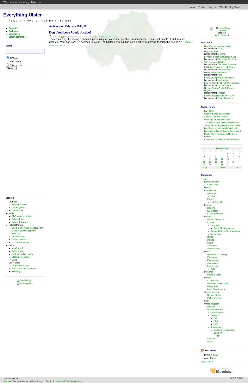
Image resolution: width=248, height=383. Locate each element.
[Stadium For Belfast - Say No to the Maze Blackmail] (221, 30)
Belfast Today (18, 219)
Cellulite (221, 54)
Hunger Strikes (214, 295)
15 (228, 159)
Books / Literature (215, 219)
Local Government (216, 289)
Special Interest (211, 292)
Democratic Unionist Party (24, 231)
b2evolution (58, 381)
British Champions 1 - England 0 (219, 78)
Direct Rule (212, 286)
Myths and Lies (214, 298)
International (210, 190)
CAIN (14, 260)
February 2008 (222, 149)
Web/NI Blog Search (230, 7)
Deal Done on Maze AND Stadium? (220, 128)
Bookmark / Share (57, 45)
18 (204, 162)
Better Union (17, 251)
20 (216, 162)
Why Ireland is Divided (214, 62)
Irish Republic (216, 202)
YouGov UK (17, 248)
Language (215, 225)
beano (57, 36)
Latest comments (18, 37)
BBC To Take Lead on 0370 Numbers (221, 83)
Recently (13, 28)
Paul (220, 48)
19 (210, 162)
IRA (218, 336)
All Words (14, 58)
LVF (215, 318)
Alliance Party (18, 236)
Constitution (212, 280)
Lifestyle (208, 216)
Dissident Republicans (224, 330)
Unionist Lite (17, 210)
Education (212, 257)
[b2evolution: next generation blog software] (221, 373)
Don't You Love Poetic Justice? (70, 32)
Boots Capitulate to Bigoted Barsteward (222, 131)
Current (222, 168)
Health (210, 237)
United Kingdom (211, 304)
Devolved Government (218, 283)
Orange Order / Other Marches (225, 231)
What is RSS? (207, 362)
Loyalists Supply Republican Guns (220, 57)
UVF (216, 324)
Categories (14, 34)
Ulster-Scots (216, 234)
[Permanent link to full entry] (50, 36)
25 (204, 165)
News (207, 251)
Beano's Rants (214, 275)
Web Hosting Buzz (73, 381)
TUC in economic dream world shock (221, 122)
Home (192, 7)
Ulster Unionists (19, 239)
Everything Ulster (22, 14)
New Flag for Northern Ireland (218, 46)
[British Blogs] (25, 280)
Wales (210, 341)
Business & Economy (217, 254)
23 (233, 162)
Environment (213, 260)
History (207, 187)
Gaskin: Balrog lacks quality (217, 114)
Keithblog (16, 271)
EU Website (212, 211)
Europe (210, 199)
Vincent (221, 93)
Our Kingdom (18, 207)
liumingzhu (223, 80)
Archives (13, 31)
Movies (210, 240)
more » (189, 41)
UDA (216, 321)
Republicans (216, 327)
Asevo (41, 381)
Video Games (213, 248)
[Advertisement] (24, 133)
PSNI (212, 269)
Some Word (15, 61)
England (102, 36)
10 (239, 157)
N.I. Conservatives (20, 242)
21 (222, 162)
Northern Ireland (215, 309)
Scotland (211, 338)
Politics (207, 277)
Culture (210, 222)
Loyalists (214, 315)
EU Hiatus (209, 111)
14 (222, 159)
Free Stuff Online (215, 214)
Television (212, 245)
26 (210, 165)
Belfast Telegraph (20, 222)
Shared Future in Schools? (216, 116)
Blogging (211, 208)
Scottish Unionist (20, 204)
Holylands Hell (211, 51)
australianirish (224, 69)
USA (212, 196)
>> (240, 168)
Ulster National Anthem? (215, 72)
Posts (216, 355)
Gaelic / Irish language (224, 228)
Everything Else (211, 182)
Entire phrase (16, 65)
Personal (208, 272)
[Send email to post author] (62, 36)
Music (210, 243)
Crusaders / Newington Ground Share (222, 139)
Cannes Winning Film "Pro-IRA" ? (219, 96)
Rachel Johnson (225, 98)
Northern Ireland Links (22, 254)
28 (222, 165)
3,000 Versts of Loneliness (24, 268)
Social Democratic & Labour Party (28, 228)
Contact (202, 7)
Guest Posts (213, 184)
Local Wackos (217, 312)
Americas (211, 193)
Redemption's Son (20, 265)
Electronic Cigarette (227, 59)
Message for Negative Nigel (217, 119)
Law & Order (113, 36)
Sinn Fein (16, 233)
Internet (207, 205)
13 (216, 159)
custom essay (224, 85)
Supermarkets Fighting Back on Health (222, 125)
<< (204, 168)
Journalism (212, 263)
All (205, 179)
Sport (206, 301)
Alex (220, 75)
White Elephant (222, 35)
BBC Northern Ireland (22, 216)
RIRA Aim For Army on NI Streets (219, 67)
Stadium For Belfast (21, 257)
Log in (212, 7)
